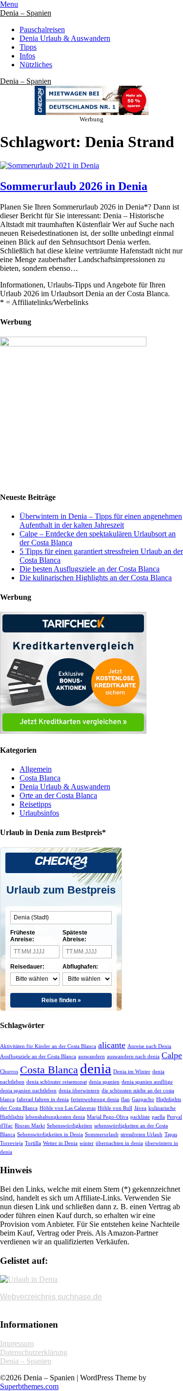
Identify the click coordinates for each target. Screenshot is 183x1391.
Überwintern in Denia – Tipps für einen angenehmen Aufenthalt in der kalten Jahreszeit (101, 520)
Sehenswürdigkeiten (69, 1125)
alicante (111, 1045)
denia (95, 1068)
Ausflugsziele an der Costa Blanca (38, 1056)
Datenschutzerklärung (33, 1352)
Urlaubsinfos (39, 813)
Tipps (28, 47)
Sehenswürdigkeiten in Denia (50, 1134)
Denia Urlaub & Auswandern (65, 38)
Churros (9, 1071)
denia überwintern (79, 1090)
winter (87, 1143)
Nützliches (36, 64)
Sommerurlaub (102, 1134)
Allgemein (36, 769)
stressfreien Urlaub (142, 1134)
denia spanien (104, 1082)
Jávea (140, 1108)
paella (158, 1117)
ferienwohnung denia (95, 1099)
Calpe (172, 1055)
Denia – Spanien (25, 13)
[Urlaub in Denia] (29, 1279)
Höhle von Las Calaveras (68, 1108)
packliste (140, 1117)
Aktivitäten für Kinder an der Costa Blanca (48, 1046)
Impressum (17, 1343)
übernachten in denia (119, 1143)
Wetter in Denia (60, 1143)
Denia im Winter (131, 1071)
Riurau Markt (30, 1125)
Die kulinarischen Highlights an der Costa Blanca (96, 577)
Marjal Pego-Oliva (107, 1117)
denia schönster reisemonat (56, 1082)
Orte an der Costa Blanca (58, 795)
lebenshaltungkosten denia (55, 1117)
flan (125, 1099)
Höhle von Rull (115, 1108)
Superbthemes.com (29, 1386)
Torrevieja (11, 1143)
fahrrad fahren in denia (43, 1099)
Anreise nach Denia (149, 1046)
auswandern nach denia (133, 1056)
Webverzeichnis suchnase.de (51, 1297)
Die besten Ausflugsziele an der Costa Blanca (90, 569)
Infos (27, 56)
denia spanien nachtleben (28, 1090)
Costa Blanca (40, 778)
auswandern (91, 1056)
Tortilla (33, 1143)
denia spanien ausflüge (147, 1082)
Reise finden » (61, 1000)
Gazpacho (143, 1099)
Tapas (170, 1134)
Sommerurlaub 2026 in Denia (73, 186)
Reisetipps (35, 804)
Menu (9, 4)
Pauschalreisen (42, 29)
